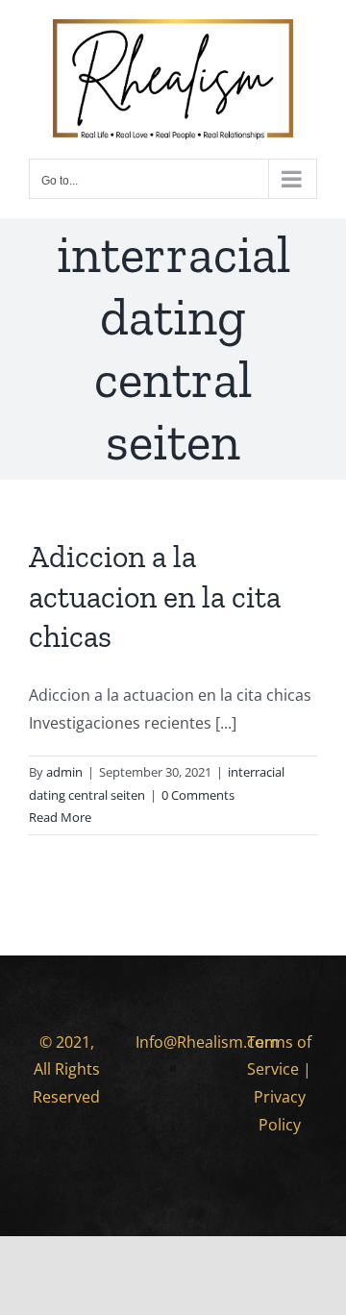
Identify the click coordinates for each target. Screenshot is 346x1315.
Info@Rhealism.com (207, 1042)
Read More (60, 817)
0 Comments (198, 795)
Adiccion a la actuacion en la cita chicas (155, 596)
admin (64, 772)
